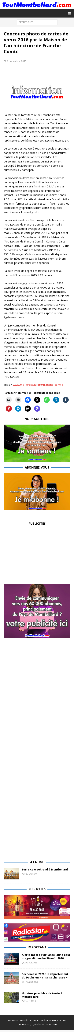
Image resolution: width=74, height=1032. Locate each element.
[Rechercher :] (37, 22)
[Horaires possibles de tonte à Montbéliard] (11, 997)
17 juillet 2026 (31, 981)
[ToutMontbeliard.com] (37, 7)
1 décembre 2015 (16, 61)
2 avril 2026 (30, 1001)
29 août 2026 (30, 962)
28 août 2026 (30, 874)
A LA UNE (37, 862)
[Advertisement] (36, 556)
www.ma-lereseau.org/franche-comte (38, 384)
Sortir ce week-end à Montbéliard (45, 869)
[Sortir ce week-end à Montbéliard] (11, 873)
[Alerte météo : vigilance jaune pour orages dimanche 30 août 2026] (11, 959)
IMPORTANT (37, 947)
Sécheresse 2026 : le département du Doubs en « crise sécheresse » (45, 975)
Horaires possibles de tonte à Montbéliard (42, 994)
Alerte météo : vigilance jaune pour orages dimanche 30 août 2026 (46, 956)
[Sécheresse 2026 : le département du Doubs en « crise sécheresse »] (11, 978)
